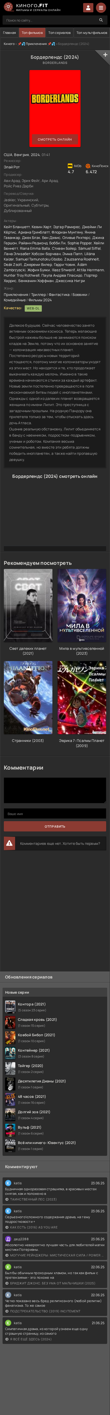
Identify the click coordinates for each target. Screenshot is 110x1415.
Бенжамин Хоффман (35, 280)
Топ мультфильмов (91, 32)
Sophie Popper (80, 242)
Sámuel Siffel (89, 248)
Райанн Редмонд (33, 242)
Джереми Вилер (38, 264)
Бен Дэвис (51, 237)
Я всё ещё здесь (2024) (31, 1339)
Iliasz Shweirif (63, 269)
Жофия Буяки (38, 269)
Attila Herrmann (90, 269)
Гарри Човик (64, 264)
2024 (35, 154)
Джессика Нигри (70, 280)
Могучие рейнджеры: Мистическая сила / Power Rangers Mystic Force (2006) (57, 1255)
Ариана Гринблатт (34, 232)
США (8, 154)
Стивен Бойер (64, 248)
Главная (9, 32)
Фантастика (59, 294)
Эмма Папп (72, 253)
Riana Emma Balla (35, 248)
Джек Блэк (31, 237)
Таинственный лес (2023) (33, 1199)
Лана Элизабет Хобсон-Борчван (32, 253)
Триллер (38, 294)
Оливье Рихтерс (76, 237)
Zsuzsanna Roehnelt (81, 259)
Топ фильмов (32, 32)
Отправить (55, 826)
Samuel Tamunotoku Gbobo (39, 259)
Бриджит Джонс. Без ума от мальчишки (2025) (53, 1283)
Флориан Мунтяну (67, 232)
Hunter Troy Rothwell (22, 275)
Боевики (80, 294)
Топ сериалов (59, 32)
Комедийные (15, 299)
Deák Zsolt (13, 264)
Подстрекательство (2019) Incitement (45, 1311)
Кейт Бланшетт (17, 226)
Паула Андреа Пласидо (61, 275)
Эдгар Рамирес (66, 226)
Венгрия (21, 154)
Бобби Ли (57, 242)
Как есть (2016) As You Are (34, 1227)
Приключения (16, 294)
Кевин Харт (41, 226)
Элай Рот (12, 166)
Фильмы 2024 (40, 299)
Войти (88, 7)
